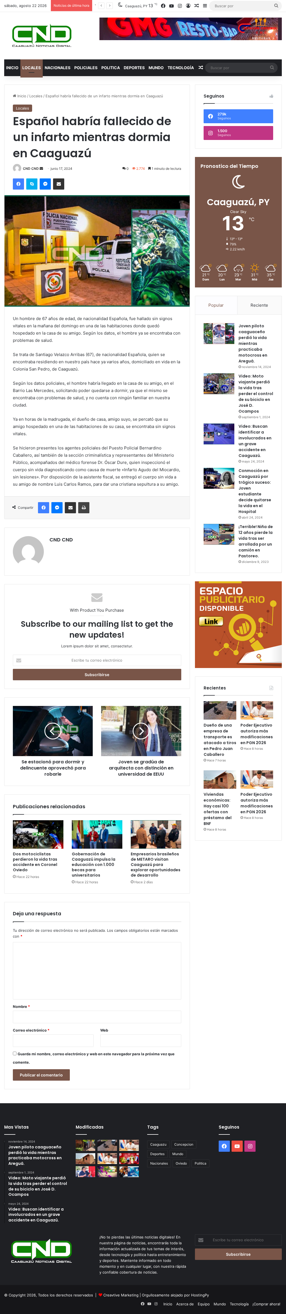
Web (104, 1030)
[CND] (41, 35)
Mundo (156, 67)
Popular (216, 305)
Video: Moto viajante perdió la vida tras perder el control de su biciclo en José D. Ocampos (256, 393)
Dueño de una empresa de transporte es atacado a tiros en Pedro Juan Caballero (220, 739)
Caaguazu (158, 1144)
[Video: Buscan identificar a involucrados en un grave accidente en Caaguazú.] (219, 434)
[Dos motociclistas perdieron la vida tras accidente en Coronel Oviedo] (38, 834)
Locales (31, 67)
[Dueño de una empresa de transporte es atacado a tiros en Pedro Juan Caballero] (220, 710)
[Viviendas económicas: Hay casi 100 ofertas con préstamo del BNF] (220, 779)
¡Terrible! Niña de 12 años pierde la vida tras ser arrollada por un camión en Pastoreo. (256, 541)
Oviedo (181, 1163)
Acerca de (185, 1304)
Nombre (21, 1006)
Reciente (259, 305)
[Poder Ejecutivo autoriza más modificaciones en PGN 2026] (256, 710)
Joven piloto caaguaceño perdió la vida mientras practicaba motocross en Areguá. (253, 343)
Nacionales (57, 67)
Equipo (204, 1304)
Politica (110, 67)
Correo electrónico (31, 1030)
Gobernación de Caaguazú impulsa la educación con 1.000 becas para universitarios (93, 864)
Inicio (12, 67)
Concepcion (183, 1144)
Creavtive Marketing (121, 1295)
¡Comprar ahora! (266, 1304)
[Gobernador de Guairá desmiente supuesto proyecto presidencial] (85, 1171)
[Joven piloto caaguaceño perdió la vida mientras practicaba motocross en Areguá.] (219, 333)
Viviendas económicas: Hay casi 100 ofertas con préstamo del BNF (218, 809)
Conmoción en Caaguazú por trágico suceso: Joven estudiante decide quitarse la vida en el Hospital (255, 491)
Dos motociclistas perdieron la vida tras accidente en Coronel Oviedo (35, 862)
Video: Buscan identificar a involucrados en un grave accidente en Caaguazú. (255, 441)
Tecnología (181, 67)
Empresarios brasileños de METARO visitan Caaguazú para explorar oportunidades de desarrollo (155, 864)
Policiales (85, 67)
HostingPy (200, 1295)
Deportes (134, 67)
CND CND (31, 168)
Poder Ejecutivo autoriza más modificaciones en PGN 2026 (256, 734)
